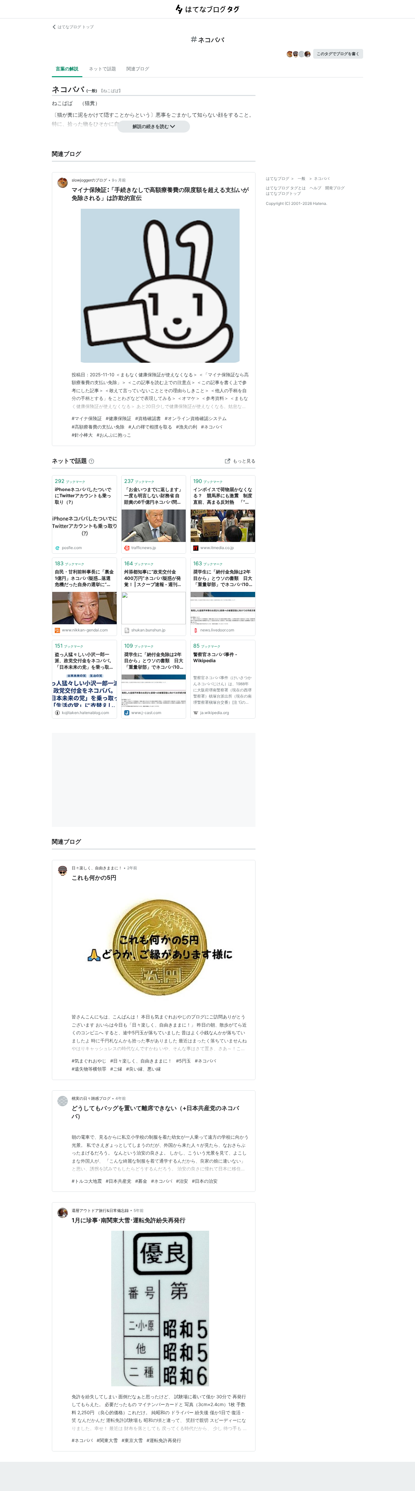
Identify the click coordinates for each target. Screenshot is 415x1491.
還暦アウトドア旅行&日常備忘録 (100, 1210)
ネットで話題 (102, 68)
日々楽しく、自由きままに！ (97, 867)
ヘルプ (315, 187)
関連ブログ (137, 68)
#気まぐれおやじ (89, 1060)
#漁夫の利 (186, 426)
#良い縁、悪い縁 (143, 1069)
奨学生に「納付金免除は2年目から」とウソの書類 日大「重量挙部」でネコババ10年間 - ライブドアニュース (222, 578)
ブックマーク (70, 481)
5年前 (139, 1210)
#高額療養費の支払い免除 (98, 426)
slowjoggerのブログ (89, 180)
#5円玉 (183, 1060)
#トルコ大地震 (87, 1181)
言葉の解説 (67, 68)
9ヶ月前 (119, 180)
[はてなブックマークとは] (91, 460)
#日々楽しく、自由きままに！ (141, 1060)
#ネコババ (211, 426)
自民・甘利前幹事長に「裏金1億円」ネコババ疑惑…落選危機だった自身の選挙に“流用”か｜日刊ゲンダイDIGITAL (84, 578)
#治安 (182, 1181)
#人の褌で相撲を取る (150, 426)
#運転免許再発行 (164, 1440)
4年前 (120, 1098)
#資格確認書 (148, 418)
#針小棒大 (82, 435)
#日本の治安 (205, 1181)
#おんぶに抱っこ (114, 435)
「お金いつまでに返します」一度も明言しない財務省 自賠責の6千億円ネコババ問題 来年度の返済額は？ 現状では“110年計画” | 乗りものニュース (153, 496)
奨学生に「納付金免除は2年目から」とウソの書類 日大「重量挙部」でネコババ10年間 (153, 661)
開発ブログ (335, 187)
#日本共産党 (118, 1181)
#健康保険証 (118, 418)
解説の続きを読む (151, 126)
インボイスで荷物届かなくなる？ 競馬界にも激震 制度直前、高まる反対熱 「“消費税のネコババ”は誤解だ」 (222, 496)
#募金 (141, 1181)
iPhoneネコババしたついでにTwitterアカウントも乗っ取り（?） (83, 496)
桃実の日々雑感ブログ (91, 1098)
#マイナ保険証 (87, 418)
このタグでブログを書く (338, 53)
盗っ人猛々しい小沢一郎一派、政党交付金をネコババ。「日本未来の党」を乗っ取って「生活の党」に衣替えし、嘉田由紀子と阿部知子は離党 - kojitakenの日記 (84, 661)
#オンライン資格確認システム (196, 418)
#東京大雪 (132, 1440)
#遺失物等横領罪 (89, 1069)
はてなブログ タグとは (286, 187)
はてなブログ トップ (76, 26)
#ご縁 (116, 1069)
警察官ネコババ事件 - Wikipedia (215, 657)
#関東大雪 (107, 1440)
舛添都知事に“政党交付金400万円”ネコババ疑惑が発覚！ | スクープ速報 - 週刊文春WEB (153, 578)
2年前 (132, 867)
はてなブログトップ (283, 193)
